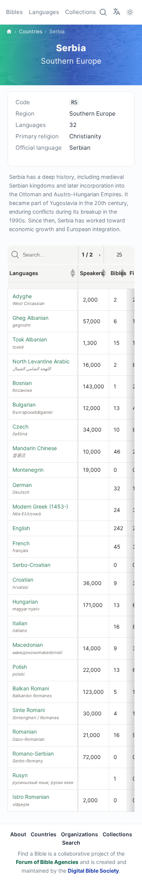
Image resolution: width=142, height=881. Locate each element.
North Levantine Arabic (41, 361)
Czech (20, 426)
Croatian (22, 579)
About (18, 834)
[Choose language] (117, 12)
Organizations (79, 834)
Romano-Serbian (33, 753)
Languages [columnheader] (42, 273)
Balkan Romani (30, 688)
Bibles (14, 12)
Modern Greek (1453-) (40, 506)
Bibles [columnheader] (118, 273)
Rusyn (20, 775)
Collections (80, 12)
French (21, 543)
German (22, 485)
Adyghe (22, 296)
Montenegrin (28, 469)
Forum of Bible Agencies (47, 862)
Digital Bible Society (93, 870)
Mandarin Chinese (34, 448)
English (21, 528)
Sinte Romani (28, 710)
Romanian (24, 731)
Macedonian (27, 645)
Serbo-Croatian (31, 565)
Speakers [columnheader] (93, 273)
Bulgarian (24, 404)
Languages (44, 12)
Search (71, 842)
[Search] (103, 12)
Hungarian (25, 601)
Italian (19, 623)
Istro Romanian (30, 796)
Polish (19, 666)
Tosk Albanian (29, 339)
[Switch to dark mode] (130, 12)
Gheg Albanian (30, 318)
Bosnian (22, 383)
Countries (30, 31)
